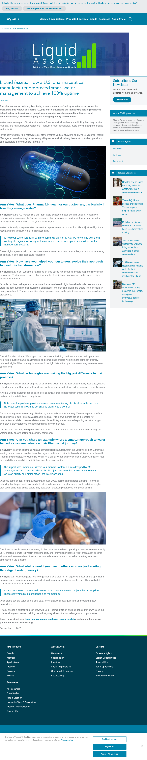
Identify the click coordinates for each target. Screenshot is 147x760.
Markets (11, 657)
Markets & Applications (52, 19)
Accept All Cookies (109, 754)
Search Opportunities (106, 657)
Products (11, 666)
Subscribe (122, 99)
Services (11, 671)
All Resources (13, 688)
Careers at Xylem (104, 653)
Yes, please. (12, 8)
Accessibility (102, 662)
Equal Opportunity (104, 666)
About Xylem (118, 19)
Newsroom (56, 653)
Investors (55, 662)
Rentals (10, 675)
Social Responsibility (61, 666)
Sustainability (57, 657)
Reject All (109, 747)
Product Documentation (18, 706)
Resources (104, 19)
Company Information (61, 671)
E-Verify (99, 671)
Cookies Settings (109, 739)
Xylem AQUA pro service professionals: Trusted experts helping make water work (132, 207)
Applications (13, 662)
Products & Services (77, 19)
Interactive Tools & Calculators (21, 702)
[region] (73, 746)
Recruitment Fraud (105, 675)
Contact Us (12, 711)
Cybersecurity (57, 675)
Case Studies (13, 693)
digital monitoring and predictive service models (50, 619)
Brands (93, 19)
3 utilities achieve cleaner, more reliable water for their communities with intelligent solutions (132, 269)
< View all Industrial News (15, 28)
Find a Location (14, 697)
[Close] (142, 746)
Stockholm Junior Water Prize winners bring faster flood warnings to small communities (132, 247)
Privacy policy (67, 740)
